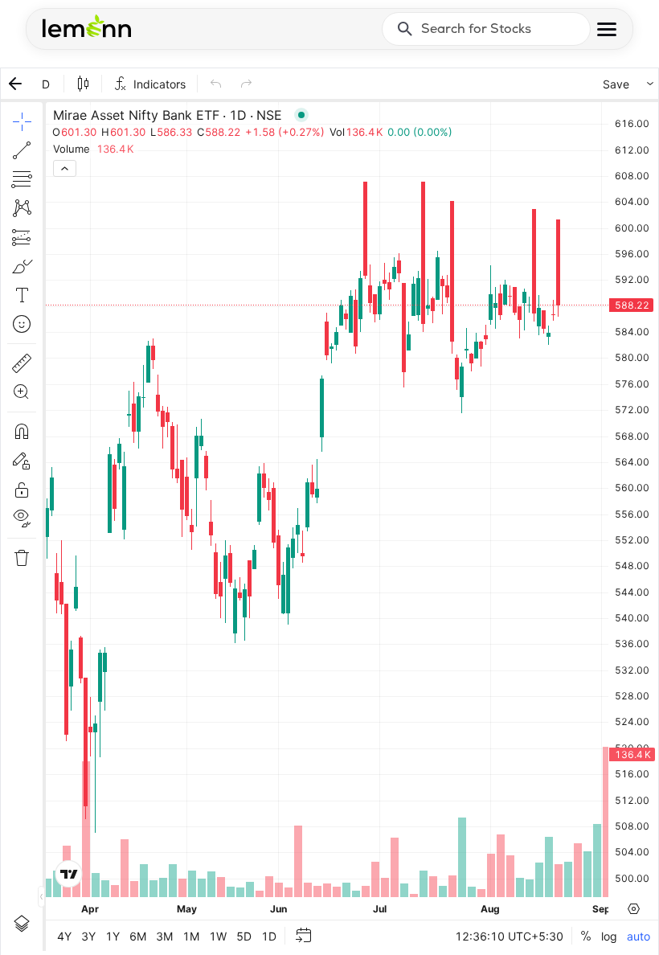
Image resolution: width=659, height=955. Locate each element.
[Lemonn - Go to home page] (87, 26)
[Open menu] (606, 29)
